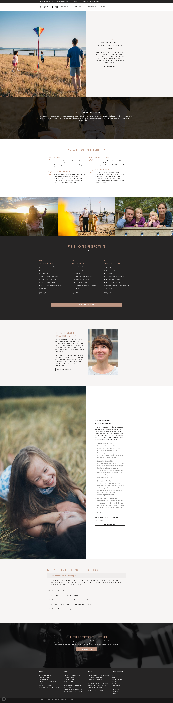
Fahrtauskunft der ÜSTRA (95, 691)
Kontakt (102, 7)
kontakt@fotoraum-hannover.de (51, 687)
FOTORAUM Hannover (91, 7)
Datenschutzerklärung (61, 700)
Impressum (42, 700)
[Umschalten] (49, 576)
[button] (4, 699)
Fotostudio (64, 7)
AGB (71, 700)
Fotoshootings (76, 7)
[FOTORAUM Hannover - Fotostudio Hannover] (49, 7)
